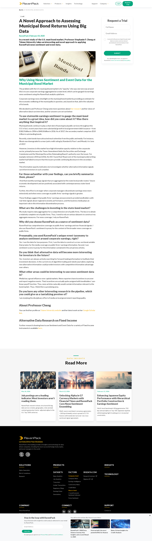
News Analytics (57, 476)
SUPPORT (109, 505)
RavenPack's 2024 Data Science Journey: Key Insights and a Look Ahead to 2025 (80, 533)
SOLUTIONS (25, 465)
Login (118, 3)
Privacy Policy (44, 534)
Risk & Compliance (24, 473)
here (40, 328)
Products (58, 4)
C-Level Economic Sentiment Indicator (74, 494)
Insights (69, 4)
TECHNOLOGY (111, 474)
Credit (22, 16)
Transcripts (56, 482)
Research (22, 476)
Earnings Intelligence (74, 481)
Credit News (72, 487)
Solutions (46, 4)
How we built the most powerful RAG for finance (99, 531)
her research (76, 109)
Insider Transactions (59, 485)
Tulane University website (51, 310)
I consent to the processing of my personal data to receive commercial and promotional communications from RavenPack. (118, 41)
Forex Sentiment (73, 498)
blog (21, 10)
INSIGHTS (109, 465)
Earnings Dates (57, 491)
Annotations (57, 494)
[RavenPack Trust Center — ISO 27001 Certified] (21, 455)
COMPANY (24, 505)
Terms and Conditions (57, 534)
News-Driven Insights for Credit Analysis (119, 531)
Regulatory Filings (58, 488)
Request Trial (127, 3)
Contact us (107, 510)
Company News (73, 478)
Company (103, 4)
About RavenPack (24, 510)
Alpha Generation (24, 470)
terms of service (115, 60)
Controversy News (74, 484)
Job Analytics (57, 479)
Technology (78, 4)
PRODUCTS (58, 465)
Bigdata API (87, 479)
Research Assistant (89, 476)
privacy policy (126, 60)
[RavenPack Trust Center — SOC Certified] (28, 455)
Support (95, 4)
